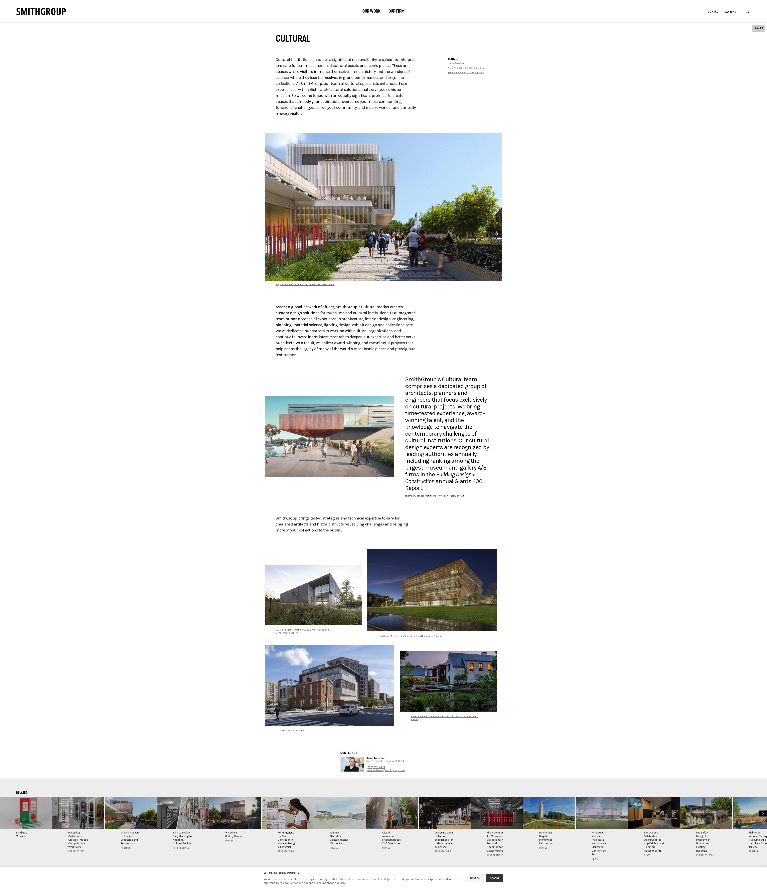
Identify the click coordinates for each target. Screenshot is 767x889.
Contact (714, 11)
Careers (730, 11)
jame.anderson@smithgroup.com (466, 72)
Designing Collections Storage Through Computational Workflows (78, 840)
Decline (475, 878)
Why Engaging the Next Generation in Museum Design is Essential (287, 840)
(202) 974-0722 (376, 767)
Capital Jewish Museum (291, 730)
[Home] (41, 11)
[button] (371, 12)
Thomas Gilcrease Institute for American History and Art (434, 495)
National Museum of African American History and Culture (411, 636)
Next (762, 813)
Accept (494, 878)
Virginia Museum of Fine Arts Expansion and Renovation (305, 284)
